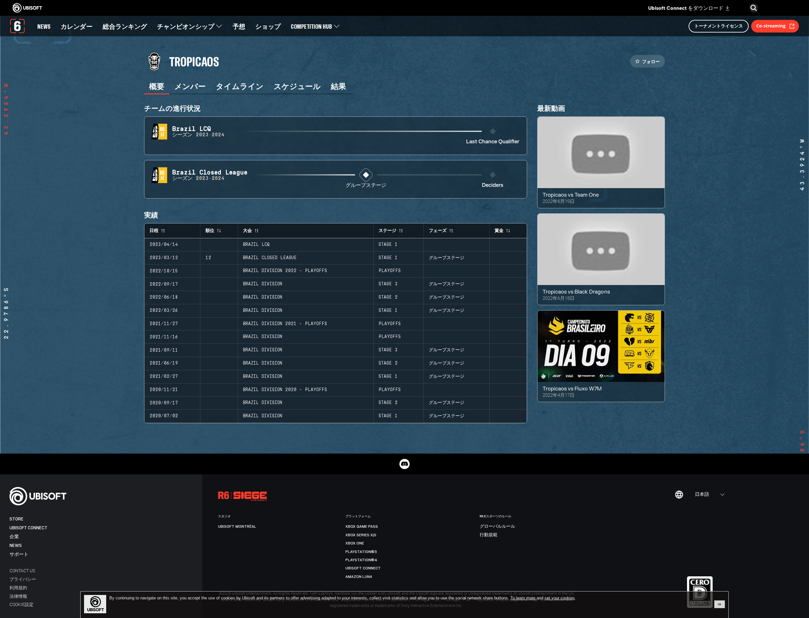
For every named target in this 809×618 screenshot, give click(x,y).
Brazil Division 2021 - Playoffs (285, 323)
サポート (18, 554)
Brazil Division (262, 284)
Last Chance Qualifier (492, 142)
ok (719, 604)
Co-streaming (771, 26)
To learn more (523, 598)
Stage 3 (388, 284)
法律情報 (18, 596)
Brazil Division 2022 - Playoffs (285, 270)
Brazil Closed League (270, 257)
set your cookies (559, 598)
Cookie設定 (21, 604)
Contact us (22, 570)
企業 (14, 536)
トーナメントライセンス (718, 26)
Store (16, 519)
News (15, 545)
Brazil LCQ (256, 244)
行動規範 (488, 535)
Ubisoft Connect (28, 528)
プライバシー (22, 579)
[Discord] (404, 464)
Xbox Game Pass (361, 526)
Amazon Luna (358, 576)
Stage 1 (388, 244)
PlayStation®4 (361, 560)
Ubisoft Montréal (237, 526)
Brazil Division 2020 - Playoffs (285, 389)
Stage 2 (388, 297)
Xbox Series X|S (360, 535)
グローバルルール (497, 526)
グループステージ (366, 185)
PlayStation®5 (361, 552)
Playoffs (390, 270)
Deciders (492, 185)
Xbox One (354, 543)
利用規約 (18, 588)
